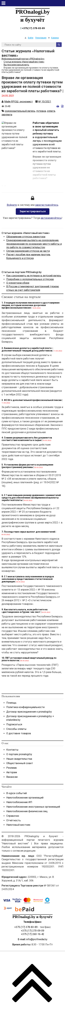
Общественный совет (19, 763)
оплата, (51, 110)
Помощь (11, 702)
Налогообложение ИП (19, 802)
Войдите (12, 204)
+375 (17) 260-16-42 (32, 934)
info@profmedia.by (36, 939)
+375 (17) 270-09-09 (32, 930)
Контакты (12, 749)
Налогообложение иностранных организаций (33, 806)
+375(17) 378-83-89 (33, 28)
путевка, (41, 110)
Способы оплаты (16, 728)
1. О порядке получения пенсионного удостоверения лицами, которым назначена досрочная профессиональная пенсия (30, 305)
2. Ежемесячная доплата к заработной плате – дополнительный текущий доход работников (27, 349)
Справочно (12, 815)
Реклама (11, 767)
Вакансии (12, 776)
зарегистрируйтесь (46, 204)
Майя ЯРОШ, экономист (18, 101)
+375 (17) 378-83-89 (26, 927)
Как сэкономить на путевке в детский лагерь (33, 275)
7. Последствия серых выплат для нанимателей (28, 531)
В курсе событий (16, 793)
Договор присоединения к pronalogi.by (29, 711)
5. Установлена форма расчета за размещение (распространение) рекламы (27, 465)
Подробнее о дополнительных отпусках (30, 279)
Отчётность (13, 820)
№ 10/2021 (44, 101)
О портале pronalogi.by (19, 754)
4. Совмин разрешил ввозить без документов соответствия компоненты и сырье (27, 438)
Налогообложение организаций (24, 797)
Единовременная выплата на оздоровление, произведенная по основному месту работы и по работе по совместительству (34, 244)
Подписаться (14, 724)
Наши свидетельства (19, 758)
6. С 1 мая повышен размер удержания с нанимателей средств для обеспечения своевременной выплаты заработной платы (31, 497)
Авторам (11, 772)
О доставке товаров (18, 733)
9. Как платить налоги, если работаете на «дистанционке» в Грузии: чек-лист (24, 610)
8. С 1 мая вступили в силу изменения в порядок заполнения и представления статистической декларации (28, 579)
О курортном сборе (17, 282)
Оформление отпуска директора (25, 236)
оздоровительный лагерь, (20, 110)
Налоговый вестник (18, 824)
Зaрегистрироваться (33, 211)
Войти (30, 38)
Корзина (55, 38)
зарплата (7, 114)
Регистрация (40, 38)
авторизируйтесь (51, 217)
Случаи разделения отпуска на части (28, 250)
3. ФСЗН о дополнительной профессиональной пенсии (32, 400)
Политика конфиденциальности (25, 707)
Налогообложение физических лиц (26, 811)
